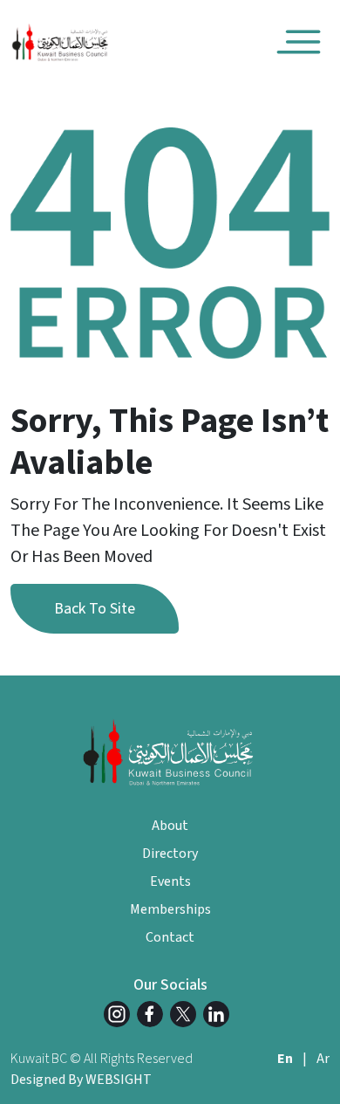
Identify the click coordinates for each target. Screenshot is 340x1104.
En (285, 1058)
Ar (323, 1058)
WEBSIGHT (118, 1079)
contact (170, 937)
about (170, 825)
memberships (170, 909)
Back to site (94, 609)
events (170, 881)
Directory (170, 853)
